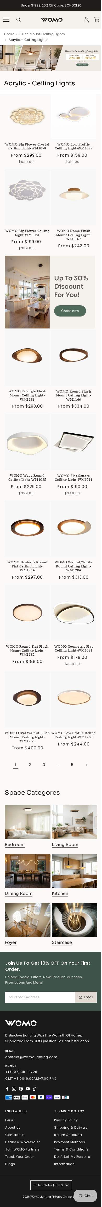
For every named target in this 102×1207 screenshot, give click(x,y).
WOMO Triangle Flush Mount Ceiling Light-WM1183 (27, 395)
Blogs (10, 1164)
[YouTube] (28, 1089)
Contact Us (15, 1135)
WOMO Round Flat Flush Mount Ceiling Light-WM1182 (27, 650)
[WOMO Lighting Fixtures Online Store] (52, 20)
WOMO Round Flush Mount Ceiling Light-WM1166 (74, 395)
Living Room (65, 844)
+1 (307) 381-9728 (21, 1071)
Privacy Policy (66, 1120)
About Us (13, 1127)
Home (9, 34)
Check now (70, 311)
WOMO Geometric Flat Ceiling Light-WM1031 (73, 648)
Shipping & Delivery (70, 1127)
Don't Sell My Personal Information (72, 1160)
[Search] (19, 20)
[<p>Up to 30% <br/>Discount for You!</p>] (27, 292)
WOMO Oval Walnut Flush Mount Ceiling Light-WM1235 (27, 737)
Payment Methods (69, 1142)
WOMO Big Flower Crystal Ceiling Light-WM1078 (27, 146)
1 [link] (15, 765)
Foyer (11, 942)
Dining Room (18, 893)
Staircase (62, 942)
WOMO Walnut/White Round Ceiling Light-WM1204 (73, 566)
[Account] (86, 20)
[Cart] (97, 20)
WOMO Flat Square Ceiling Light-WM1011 (74, 478)
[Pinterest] (21, 1089)
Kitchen (60, 893)
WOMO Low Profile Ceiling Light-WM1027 (74, 146)
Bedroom (15, 844)
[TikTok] (34, 1089)
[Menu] (6, 19)
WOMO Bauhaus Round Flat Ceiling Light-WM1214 (27, 566)
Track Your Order (19, 1156)
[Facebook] (7, 1089)
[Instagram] (14, 1089)
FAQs (9, 1120)
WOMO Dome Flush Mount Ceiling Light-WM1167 (74, 235)
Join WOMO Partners (22, 1149)
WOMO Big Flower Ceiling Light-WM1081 (27, 233)
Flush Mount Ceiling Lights (42, 34)
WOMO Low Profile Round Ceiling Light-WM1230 (73, 735)
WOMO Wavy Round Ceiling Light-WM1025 (27, 477)
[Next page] (86, 765)
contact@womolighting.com (31, 1056)
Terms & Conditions (71, 1149)
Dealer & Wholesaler (22, 1142)
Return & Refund (68, 1135)
